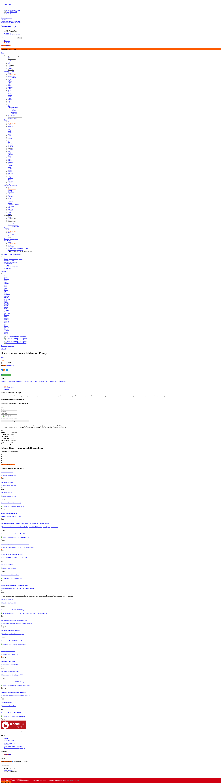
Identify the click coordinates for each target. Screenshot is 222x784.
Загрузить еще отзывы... (7, 464)
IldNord (10, 81)
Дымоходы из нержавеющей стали (18, 248)
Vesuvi (9, 184)
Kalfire (9, 82)
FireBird (13, 77)
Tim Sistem (11, 164)
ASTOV (10, 198)
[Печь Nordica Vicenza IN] (8, 475)
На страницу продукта (7, 346)
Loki (9, 129)
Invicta (9, 153)
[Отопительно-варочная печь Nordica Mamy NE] (15, 537)
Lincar (9, 157)
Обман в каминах (6, 375)
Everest (10, 95)
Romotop (10, 165)
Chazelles (13, 110)
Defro (9, 98)
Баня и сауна (8, 263)
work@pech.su (8, 33)
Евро (25, 761)
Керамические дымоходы (15, 250)
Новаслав (10, 162)
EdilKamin (11, 206)
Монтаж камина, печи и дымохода (11, 22)
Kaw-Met (10, 68)
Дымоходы (7, 240)
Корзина (6, 738)
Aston (9, 135)
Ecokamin (14, 113)
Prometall (10, 145)
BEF (9, 84)
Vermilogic (11, 246)
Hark (9, 151)
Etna (9, 62)
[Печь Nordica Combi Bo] (8, 485)
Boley (9, 88)
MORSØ (10, 146)
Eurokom (10, 178)
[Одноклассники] (4, 370)
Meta (9, 63)
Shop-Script (7, 4)
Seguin (9, 85)
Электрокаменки (13, 225)
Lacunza (10, 128)
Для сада (6, 228)
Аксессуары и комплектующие (13, 259)
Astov (9, 60)
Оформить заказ (9, 740)
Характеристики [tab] (9, 387)
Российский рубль (6, 761)
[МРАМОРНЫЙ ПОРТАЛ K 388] (11, 516)
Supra (9, 167)
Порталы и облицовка (59, 381)
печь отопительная (9, 426)
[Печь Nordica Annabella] (8, 568)
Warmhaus (14, 112)
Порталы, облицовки (10, 185)
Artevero (10, 200)
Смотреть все (12, 74)
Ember (9, 176)
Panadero (10, 126)
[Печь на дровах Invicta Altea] (9, 654)
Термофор (7, 299)
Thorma (10, 168)
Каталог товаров (5, 45)
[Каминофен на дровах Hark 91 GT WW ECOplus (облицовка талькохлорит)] (24, 613)
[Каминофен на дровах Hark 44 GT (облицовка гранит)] (17, 588)
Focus (9, 90)
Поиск (19, 38)
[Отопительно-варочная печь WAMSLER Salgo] (15, 685)
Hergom (10, 92)
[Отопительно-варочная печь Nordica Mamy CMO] (16, 695)
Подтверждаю (5, 782)
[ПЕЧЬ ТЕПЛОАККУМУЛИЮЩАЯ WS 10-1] (15, 558)
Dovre (9, 179)
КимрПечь (11, 192)
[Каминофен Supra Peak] (8, 706)
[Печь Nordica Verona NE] (8, 603)
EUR (10, 13)
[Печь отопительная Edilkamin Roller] (12, 578)
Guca (9, 124)
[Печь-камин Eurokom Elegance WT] (12, 675)
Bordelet (10, 190)
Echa (9, 102)
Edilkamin (10, 149)
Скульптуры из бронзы (11, 239)
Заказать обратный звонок (12, 34)
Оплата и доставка (6, 18)
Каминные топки (13, 107)
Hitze (9, 93)
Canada (10, 182)
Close (2, 53)
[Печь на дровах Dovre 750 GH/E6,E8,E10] (13, 644)
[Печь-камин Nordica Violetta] (10, 664)
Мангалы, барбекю (13, 236)
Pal (8, 174)
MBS (9, 159)
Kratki (9, 66)
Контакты (4, 19)
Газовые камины (13, 118)
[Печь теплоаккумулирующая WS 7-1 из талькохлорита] (17, 547)
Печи (5, 120)
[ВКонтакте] (2, 370)
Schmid (10, 99)
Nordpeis (10, 181)
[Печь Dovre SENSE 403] (8, 496)
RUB (18, 10)
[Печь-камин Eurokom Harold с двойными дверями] (16, 623)
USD (15, 12)
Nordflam (10, 173)
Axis (12, 109)
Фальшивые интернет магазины (10, 21)
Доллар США (18, 761)
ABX (9, 131)
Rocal (9, 101)
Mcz (9, 104)
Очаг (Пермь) (15, 226)
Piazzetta (10, 87)
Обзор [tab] (6, 386)
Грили (9, 232)
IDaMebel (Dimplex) (13, 204)
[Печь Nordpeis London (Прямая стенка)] (13, 506)
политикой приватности (73, 780)
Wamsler (10, 170)
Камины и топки (9, 71)
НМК (9, 134)
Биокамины (11, 76)
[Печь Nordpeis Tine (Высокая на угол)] (12, 634)
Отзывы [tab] (6, 389)
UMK (9, 245)
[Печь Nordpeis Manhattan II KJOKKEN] (13, 716)
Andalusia (10, 210)
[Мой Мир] (7, 370)
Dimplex (10, 203)
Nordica (10, 160)
